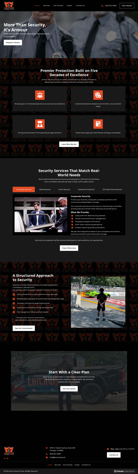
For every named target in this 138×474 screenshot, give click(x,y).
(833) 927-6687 (111, 6)
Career (77, 465)
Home (50, 465)
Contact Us (86, 465)
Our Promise (67, 465)
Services (57, 465)
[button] (5, 458)
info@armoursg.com (57, 457)
